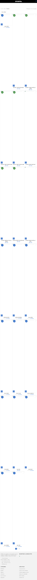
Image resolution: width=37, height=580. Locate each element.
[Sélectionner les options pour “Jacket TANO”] (2, 24)
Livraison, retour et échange (23, 570)
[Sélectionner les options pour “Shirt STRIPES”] (2, 543)
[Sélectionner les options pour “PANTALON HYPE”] (2, 315)
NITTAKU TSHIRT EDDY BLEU (30, 164)
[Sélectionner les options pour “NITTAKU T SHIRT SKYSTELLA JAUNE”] (26, 86)
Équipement (2, 577)
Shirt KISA (18, 469)
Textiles (5, 8)
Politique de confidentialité (23, 574)
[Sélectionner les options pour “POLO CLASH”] (14, 391)
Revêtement (2, 568)
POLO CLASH (18, 393)
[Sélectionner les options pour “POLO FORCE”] (2, 391)
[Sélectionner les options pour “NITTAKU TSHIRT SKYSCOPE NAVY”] (14, 238)
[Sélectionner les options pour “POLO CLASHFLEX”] (26, 391)
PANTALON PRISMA (18, 317)
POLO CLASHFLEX (30, 393)
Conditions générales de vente (24, 572)
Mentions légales (21, 575)
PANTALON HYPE (6, 317)
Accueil (2, 8)
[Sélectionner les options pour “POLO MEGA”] (2, 467)
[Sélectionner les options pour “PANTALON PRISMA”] (14, 315)
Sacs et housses (3, 575)
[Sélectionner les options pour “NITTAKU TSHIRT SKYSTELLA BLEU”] (26, 238)
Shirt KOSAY (30, 469)
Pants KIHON (30, 317)
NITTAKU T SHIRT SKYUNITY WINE (18, 164)
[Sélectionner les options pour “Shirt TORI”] (14, 543)
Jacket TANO (6, 26)
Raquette (2, 570)
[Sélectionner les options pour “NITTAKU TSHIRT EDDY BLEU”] (26, 163)
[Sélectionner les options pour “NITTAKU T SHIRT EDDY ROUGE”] (14, 86)
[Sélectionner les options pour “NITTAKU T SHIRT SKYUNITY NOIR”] (2, 163)
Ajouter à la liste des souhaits (11, 15)
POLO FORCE (6, 393)
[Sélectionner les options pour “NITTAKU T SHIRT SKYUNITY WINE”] (14, 163)
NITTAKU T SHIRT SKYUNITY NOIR (6, 164)
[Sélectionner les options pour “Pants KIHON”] (26, 315)
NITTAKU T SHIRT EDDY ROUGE (18, 87)
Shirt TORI (18, 545)
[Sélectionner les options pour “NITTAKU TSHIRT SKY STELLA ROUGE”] (2, 238)
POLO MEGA (6, 469)
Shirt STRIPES (6, 545)
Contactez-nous (21, 577)
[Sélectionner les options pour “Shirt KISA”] (14, 467)
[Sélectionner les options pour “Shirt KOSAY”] (26, 467)
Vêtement (2, 572)
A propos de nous (22, 568)
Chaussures (2, 574)
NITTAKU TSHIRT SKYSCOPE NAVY (18, 240)
